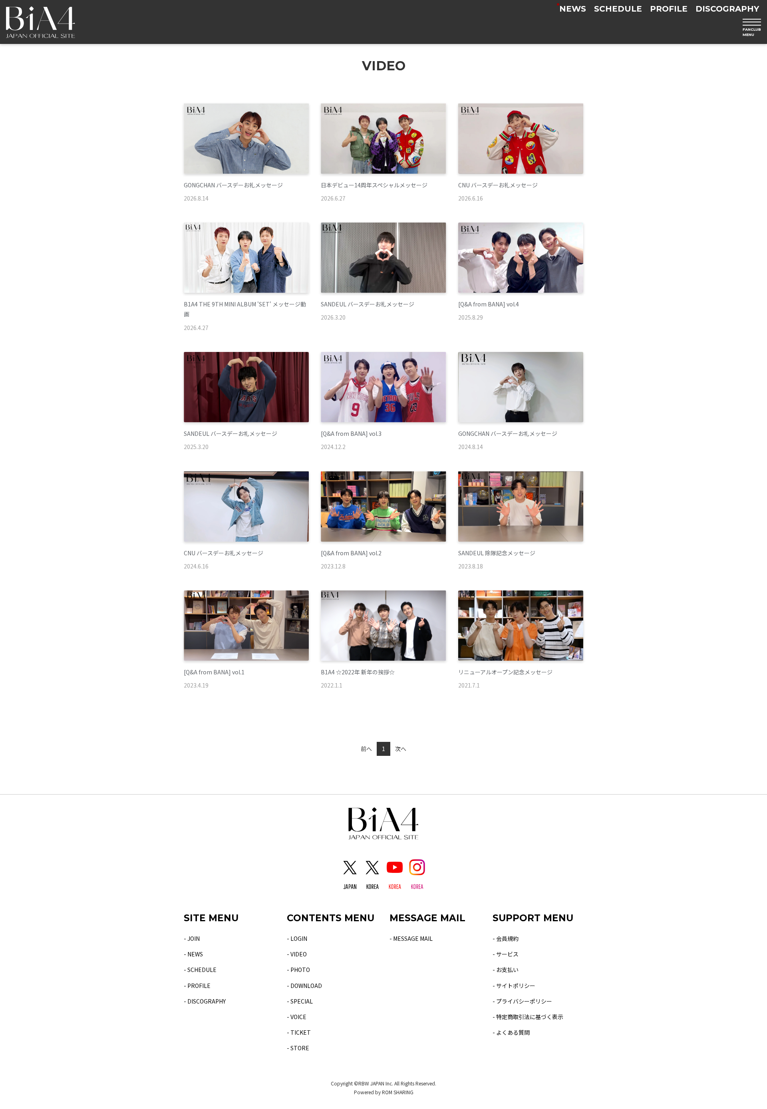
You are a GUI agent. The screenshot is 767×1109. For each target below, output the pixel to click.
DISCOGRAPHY (727, 9)
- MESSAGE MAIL (411, 938)
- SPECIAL (300, 1001)
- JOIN (192, 938)
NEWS (572, 9)
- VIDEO (297, 954)
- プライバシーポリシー (522, 1001)
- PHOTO (298, 970)
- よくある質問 (511, 1032)
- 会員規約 (506, 938)
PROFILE (669, 9)
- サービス (506, 954)
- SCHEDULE (200, 970)
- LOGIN (297, 938)
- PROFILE (197, 986)
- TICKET (299, 1032)
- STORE (298, 1048)
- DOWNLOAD (304, 986)
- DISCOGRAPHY (205, 1001)
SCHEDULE (618, 9)
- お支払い (506, 970)
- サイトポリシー (514, 986)
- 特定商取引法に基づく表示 (528, 1017)
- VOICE (296, 1017)
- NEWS (193, 954)
